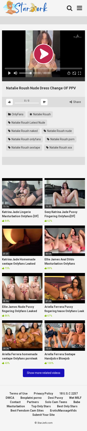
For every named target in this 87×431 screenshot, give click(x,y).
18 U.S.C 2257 (68, 393)
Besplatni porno (31, 397)
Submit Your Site (43, 414)
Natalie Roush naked (24, 131)
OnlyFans (17, 114)
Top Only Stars (41, 406)
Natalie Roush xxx (60, 147)
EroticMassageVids (63, 410)
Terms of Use (18, 393)
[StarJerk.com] (25, 8)
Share (77, 102)
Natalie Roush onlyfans (26, 139)
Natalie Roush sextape (25, 147)
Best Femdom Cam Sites (27, 410)
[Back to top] (79, 423)
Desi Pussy (55, 397)
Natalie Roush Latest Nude (28, 122)
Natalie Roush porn (62, 139)
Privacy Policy (43, 393)
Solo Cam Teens (56, 402)
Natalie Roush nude (59, 131)
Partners (33, 402)
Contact (15, 402)
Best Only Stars (67, 406)
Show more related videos (43, 372)
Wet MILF (75, 397)
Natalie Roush (42, 114)
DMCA (10, 397)
